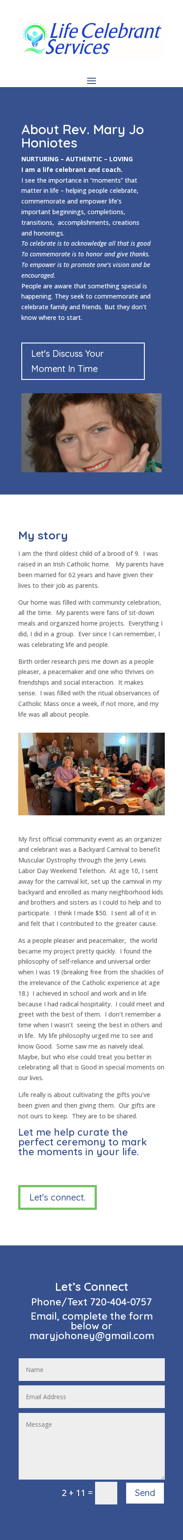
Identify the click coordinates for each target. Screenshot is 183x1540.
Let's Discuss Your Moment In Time (67, 361)
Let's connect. (57, 1197)
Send (145, 1492)
